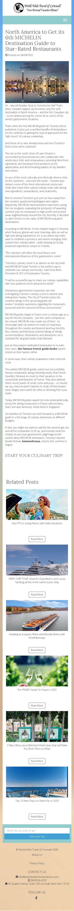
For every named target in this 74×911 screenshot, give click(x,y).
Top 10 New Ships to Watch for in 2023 (37, 800)
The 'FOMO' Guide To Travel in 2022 (37, 689)
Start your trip (37, 836)
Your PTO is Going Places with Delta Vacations (37, 523)
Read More (37, 539)
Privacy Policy (37, 863)
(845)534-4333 (38, 880)
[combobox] (37, 831)
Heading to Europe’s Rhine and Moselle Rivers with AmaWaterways (37, 636)
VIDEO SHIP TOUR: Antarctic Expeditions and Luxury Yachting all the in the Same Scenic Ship (37, 580)
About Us (37, 854)
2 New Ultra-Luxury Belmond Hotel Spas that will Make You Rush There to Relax (37, 747)
